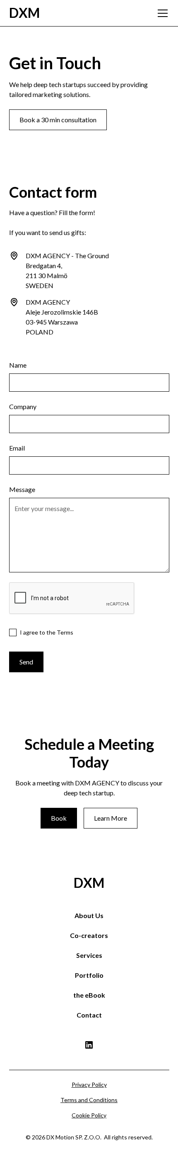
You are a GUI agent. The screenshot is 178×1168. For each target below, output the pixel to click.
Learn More (110, 818)
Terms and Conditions (89, 1099)
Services (89, 955)
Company (22, 406)
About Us (89, 915)
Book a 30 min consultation (57, 120)
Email (17, 448)
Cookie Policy (89, 1115)
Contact (89, 1015)
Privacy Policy (89, 1084)
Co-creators (89, 935)
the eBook (89, 995)
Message (22, 489)
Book (59, 818)
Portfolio (89, 975)
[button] (161, 13)
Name (17, 365)
